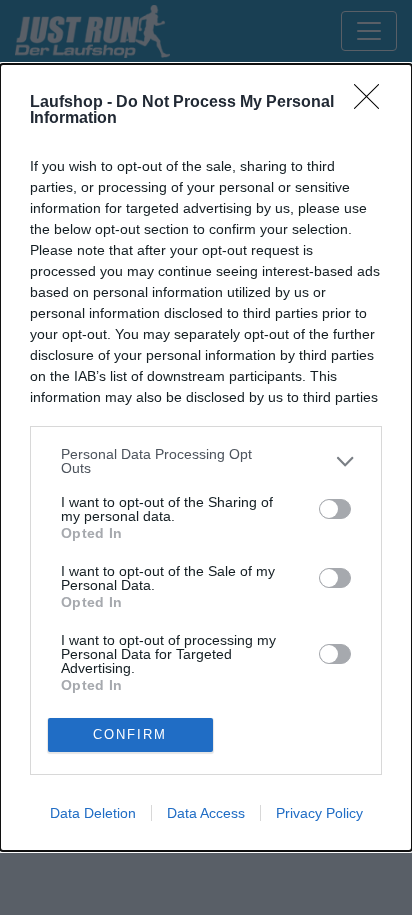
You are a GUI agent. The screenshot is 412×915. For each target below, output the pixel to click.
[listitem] (206, 461)
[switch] (335, 509)
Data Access (206, 813)
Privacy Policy (319, 813)
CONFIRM (130, 734)
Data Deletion (93, 813)
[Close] (373, 103)
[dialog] (206, 457)
